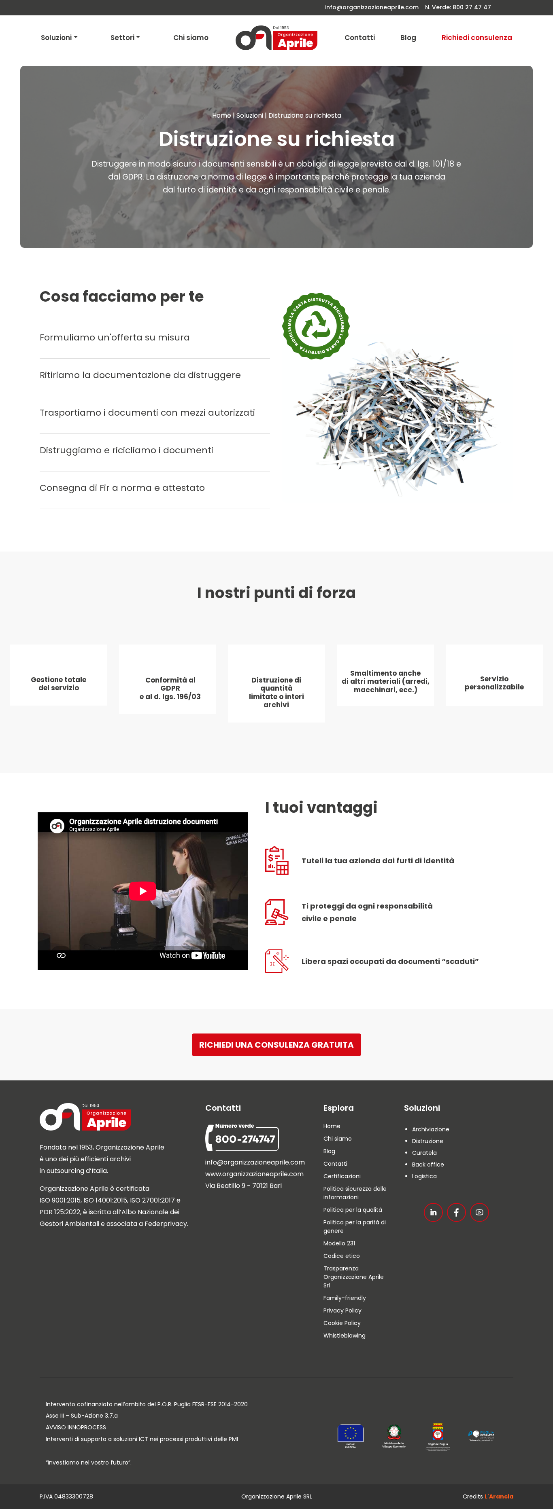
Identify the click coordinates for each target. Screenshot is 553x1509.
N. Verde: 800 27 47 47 (458, 7)
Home (221, 115)
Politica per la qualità (352, 1210)
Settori (122, 37)
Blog (408, 37)
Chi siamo (190, 37)
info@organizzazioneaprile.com (372, 7)
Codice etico (341, 1256)
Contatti (360, 37)
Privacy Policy (342, 1310)
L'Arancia (499, 1496)
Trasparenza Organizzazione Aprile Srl (353, 1276)
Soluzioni (56, 37)
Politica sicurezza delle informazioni (355, 1193)
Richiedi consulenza (477, 37)
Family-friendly (344, 1298)
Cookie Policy (342, 1323)
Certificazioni (342, 1176)
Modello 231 (339, 1243)
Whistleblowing (344, 1335)
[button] (276, 1044)
